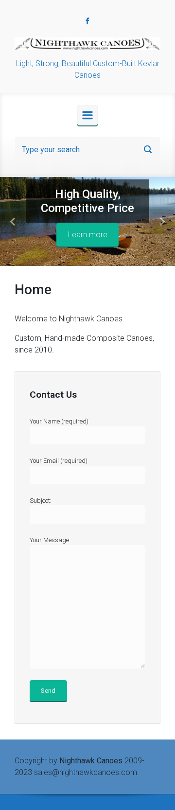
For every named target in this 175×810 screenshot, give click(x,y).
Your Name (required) (59, 421)
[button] (13, 221)
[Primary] (87, 115)
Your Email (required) (59, 460)
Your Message (49, 540)
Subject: (41, 500)
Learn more (87, 234)
